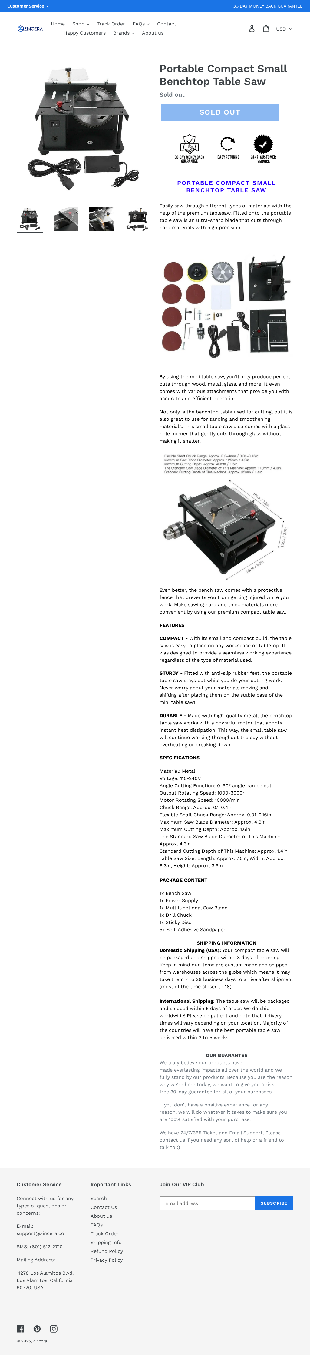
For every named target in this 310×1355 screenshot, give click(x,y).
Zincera (40, 1341)
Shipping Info (106, 1242)
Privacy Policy (107, 1260)
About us (101, 1216)
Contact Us (104, 1207)
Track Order (105, 1233)
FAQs (97, 1225)
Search (99, 1198)
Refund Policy (107, 1251)
